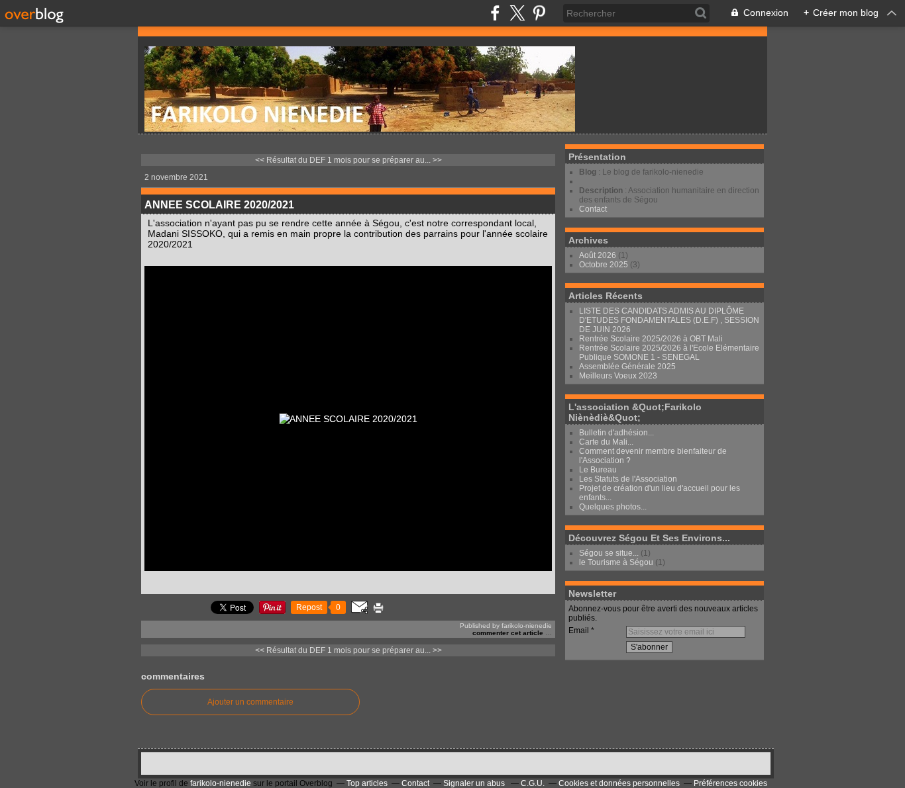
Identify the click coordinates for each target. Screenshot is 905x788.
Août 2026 (598, 255)
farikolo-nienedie (220, 783)
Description (602, 190)
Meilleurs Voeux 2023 (618, 375)
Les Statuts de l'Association (628, 479)
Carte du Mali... (606, 442)
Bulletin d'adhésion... (616, 432)
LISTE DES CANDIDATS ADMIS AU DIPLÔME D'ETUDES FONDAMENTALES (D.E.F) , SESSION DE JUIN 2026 (669, 320)
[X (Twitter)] (517, 13)
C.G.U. (533, 783)
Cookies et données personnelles (619, 783)
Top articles (367, 783)
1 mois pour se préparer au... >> (384, 160)
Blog (587, 172)
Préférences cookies (730, 783)
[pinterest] (539, 13)
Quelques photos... (613, 506)
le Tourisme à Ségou (616, 562)
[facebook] (495, 13)
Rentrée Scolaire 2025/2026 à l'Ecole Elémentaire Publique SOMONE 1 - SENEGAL (669, 352)
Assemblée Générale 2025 (627, 366)
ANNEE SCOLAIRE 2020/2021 (219, 204)
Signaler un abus (475, 783)
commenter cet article (508, 632)
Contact (593, 209)
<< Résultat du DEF (290, 160)
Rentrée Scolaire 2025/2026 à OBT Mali (651, 338)
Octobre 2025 (604, 264)
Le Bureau (598, 469)
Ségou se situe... (609, 553)
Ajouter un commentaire (250, 702)
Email (578, 630)
